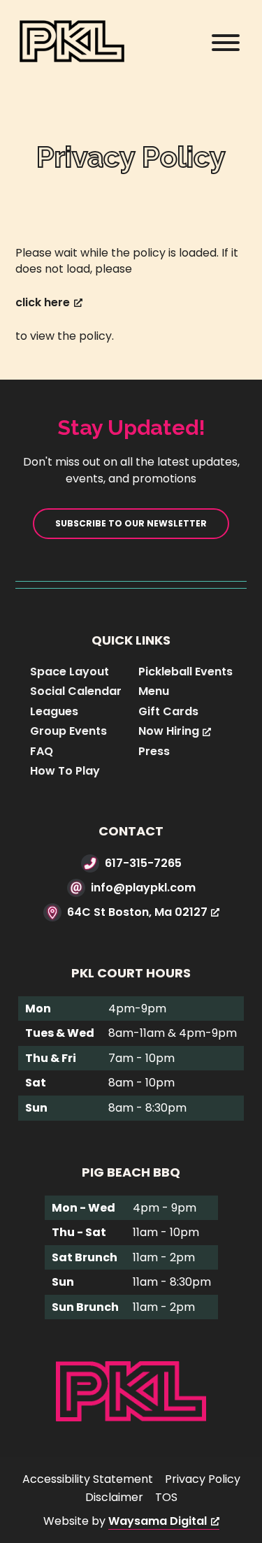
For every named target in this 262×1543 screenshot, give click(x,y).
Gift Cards (168, 711)
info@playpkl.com (143, 888)
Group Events (68, 731)
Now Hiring (168, 731)
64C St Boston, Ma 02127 (137, 912)
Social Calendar (76, 691)
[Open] (226, 42)
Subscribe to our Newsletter (131, 523)
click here (42, 302)
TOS (166, 1497)
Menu (153, 691)
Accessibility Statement (87, 1479)
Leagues (54, 711)
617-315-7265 (143, 863)
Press (154, 751)
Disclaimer (114, 1497)
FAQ (41, 751)
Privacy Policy (202, 1479)
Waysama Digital (157, 1521)
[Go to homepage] (131, 1391)
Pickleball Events (185, 671)
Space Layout (69, 671)
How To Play (65, 771)
